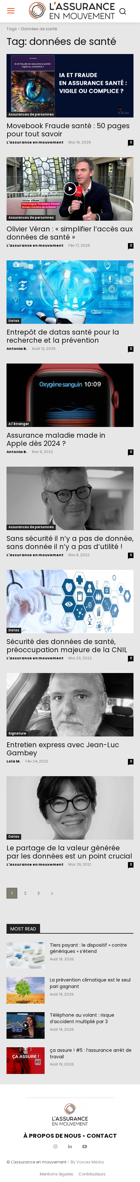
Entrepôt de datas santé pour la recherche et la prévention (63, 336)
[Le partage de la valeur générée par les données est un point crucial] (70, 808)
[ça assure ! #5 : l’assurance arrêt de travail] (26, 1060)
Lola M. (14, 761)
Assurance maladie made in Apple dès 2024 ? (56, 439)
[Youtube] (85, 1146)
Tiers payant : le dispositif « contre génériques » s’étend (88, 948)
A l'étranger (18, 423)
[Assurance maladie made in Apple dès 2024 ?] (70, 395)
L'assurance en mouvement (35, 142)
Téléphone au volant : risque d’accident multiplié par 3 (82, 1018)
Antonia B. (17, 348)
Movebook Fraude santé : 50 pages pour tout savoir (68, 130)
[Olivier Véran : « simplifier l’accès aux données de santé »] (70, 189)
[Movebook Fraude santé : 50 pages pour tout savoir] (70, 85)
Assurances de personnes (31, 114)
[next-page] (52, 893)
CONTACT (102, 1136)
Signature (17, 733)
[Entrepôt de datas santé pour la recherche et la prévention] (70, 292)
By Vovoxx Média (87, 1162)
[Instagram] (55, 1146)
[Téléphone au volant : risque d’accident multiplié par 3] (26, 1025)
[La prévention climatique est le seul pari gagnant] (26, 990)
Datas (13, 320)
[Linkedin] (70, 1146)
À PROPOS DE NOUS (52, 1136)
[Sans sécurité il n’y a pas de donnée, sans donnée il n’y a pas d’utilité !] (70, 498)
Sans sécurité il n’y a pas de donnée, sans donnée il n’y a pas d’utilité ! (70, 542)
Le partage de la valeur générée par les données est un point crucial (69, 852)
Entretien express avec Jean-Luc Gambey (63, 749)
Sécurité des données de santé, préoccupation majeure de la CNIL (67, 645)
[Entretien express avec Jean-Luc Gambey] (70, 704)
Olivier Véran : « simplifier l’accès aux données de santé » (70, 233)
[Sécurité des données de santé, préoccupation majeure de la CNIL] (70, 601)
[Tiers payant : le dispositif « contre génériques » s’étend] (26, 955)
